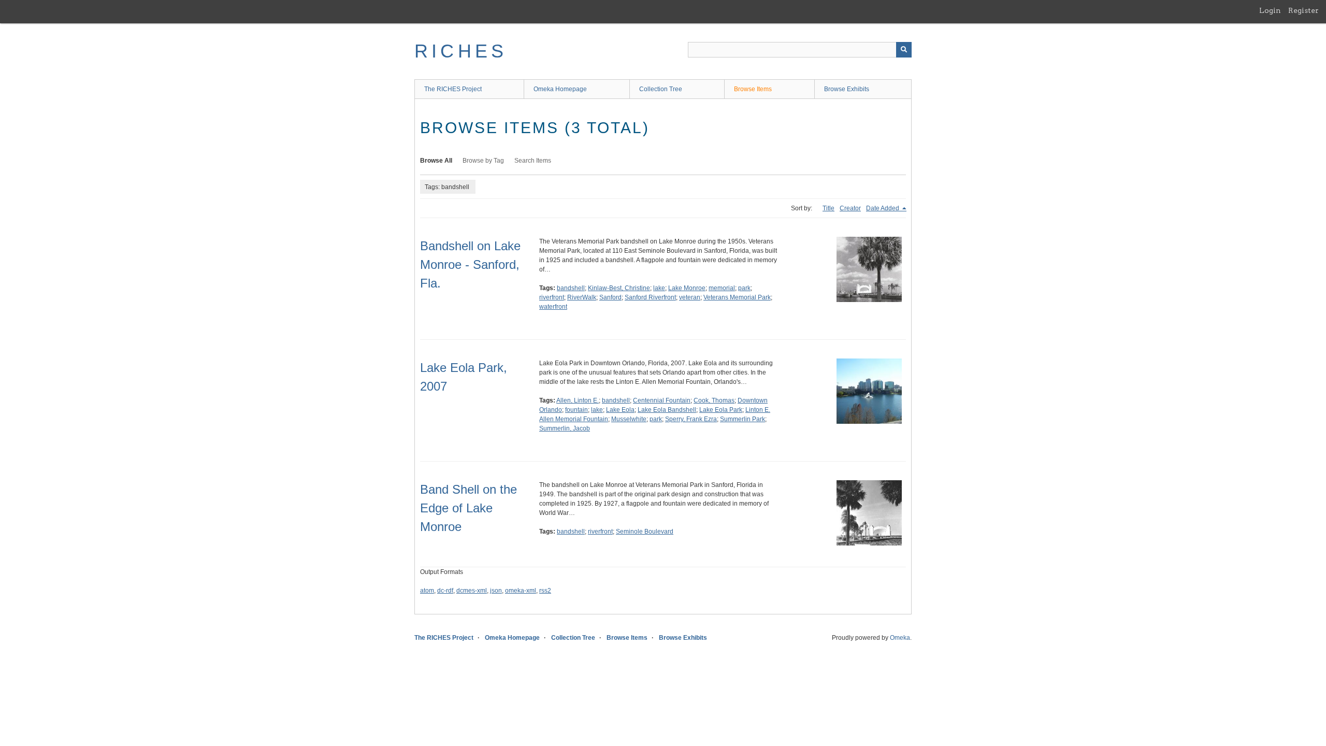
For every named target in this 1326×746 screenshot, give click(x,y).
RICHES (460, 51)
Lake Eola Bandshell (667, 409)
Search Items (532, 160)
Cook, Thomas (714, 400)
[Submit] (904, 50)
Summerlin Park (742, 419)
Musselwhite (628, 419)
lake (659, 288)
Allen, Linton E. (577, 400)
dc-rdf (445, 590)
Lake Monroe (686, 288)
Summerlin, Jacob (564, 428)
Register (1303, 10)
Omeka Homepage (560, 89)
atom (427, 590)
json (496, 590)
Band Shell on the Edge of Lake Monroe (468, 508)
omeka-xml (520, 590)
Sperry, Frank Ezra (691, 419)
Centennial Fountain (661, 400)
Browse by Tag (483, 160)
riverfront (551, 297)
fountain (576, 409)
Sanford (610, 297)
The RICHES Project (453, 89)
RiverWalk (581, 297)
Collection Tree (660, 89)
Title (828, 208)
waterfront (553, 306)
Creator (850, 208)
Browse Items (753, 89)
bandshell (571, 288)
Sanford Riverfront (650, 297)
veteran (689, 297)
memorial (722, 288)
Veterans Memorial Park (737, 297)
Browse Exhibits (846, 89)
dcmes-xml (471, 590)
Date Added (883, 208)
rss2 (545, 590)
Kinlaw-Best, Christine (619, 288)
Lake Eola (620, 409)
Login (1270, 10)
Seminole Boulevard (644, 531)
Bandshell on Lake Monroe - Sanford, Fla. (470, 264)
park (744, 288)
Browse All (436, 160)
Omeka (900, 637)
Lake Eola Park (720, 409)
